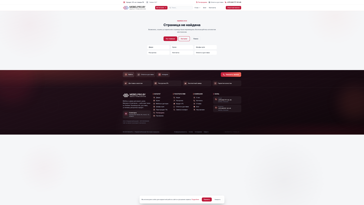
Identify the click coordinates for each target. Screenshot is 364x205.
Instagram (165, 74)
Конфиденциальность (180, 132)
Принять (207, 199)
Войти (130, 74)
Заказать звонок (232, 74)
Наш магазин (200, 109)
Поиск (195, 39)
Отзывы (198, 103)
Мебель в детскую (162, 103)
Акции (178, 97)
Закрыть (217, 199)
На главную (170, 39)
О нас (197, 7)
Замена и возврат (182, 109)
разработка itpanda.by (232, 131)
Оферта (206, 132)
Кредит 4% (180, 103)
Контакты (212, 7)
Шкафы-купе (200, 47)
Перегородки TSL (162, 109)
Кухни (174, 47)
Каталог (161, 7)
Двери (151, 47)
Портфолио (160, 116)
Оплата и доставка (217, 2)
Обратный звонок (233, 7)
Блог (204, 7)
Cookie (191, 132)
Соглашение (198, 132)
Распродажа (202, 2)
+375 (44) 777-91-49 (234, 2)
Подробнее (195, 199)
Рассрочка (152, 52)
